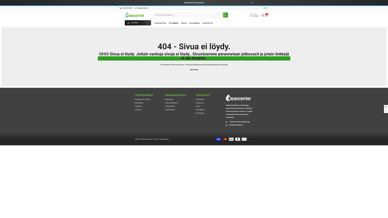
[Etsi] (190, 15)
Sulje (252, 3)
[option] (194, 3)
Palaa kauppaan (194, 69)
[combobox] (188, 15)
